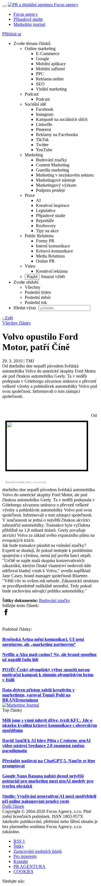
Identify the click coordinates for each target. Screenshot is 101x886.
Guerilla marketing (52, 170)
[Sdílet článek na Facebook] (6, 614)
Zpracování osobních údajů (37, 851)
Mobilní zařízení (50, 68)
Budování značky (51, 159)
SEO (40, 84)
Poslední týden (38, 292)
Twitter (42, 144)
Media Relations (50, 256)
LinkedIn (44, 124)
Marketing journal (29, 24)
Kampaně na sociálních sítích (62, 119)
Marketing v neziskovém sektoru (65, 175)
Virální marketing (51, 89)
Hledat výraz (25, 307)
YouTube (44, 149)
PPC (40, 73)
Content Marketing (52, 165)
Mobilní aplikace (51, 63)
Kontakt (20, 861)
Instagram (44, 114)
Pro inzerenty (25, 856)
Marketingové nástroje (55, 180)
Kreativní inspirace (52, 205)
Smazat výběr (52, 276)
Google (42, 58)
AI (38, 200)
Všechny (32, 287)
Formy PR (45, 240)
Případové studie (28, 19)
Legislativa (45, 210)
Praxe (30, 195)
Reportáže (45, 220)
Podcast (31, 94)
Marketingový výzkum (56, 185)
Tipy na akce (47, 230)
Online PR (45, 261)
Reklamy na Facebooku (57, 134)
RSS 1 (19, 841)
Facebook (44, 109)
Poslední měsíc (38, 297)
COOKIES (23, 871)
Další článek (13, 806)
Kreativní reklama (52, 271)
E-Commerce (47, 53)
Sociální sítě (35, 104)
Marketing (34, 154)
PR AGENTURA (29, 866)
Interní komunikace (53, 246)
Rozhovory (46, 225)
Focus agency (25, 14)
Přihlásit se (11, 33)
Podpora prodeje (50, 190)
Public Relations (39, 235)
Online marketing (40, 48)
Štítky (18, 846)
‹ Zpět (7, 317)
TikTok (42, 139)
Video (30, 266)
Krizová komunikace (54, 251)
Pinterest (43, 129)
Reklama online (50, 78)
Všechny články (16, 323)
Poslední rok (36, 302)
